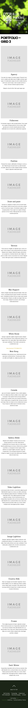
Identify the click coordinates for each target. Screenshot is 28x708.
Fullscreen (14, 120)
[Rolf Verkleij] (14, 21)
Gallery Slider (14, 438)
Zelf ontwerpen (6, 695)
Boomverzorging (16, 695)
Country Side (14, 579)
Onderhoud (22, 693)
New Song (14, 351)
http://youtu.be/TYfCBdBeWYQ (14, 348)
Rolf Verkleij (6, 693)
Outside (14, 390)
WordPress (10, 700)
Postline (14, 161)
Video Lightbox (13, 487)
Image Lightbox (14, 536)
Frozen (14, 621)
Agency (14, 74)
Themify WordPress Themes (19, 700)
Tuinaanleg (14, 693)
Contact (24, 695)
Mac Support (14, 290)
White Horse (14, 334)
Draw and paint (14, 201)
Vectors (14, 245)
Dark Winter (14, 665)
